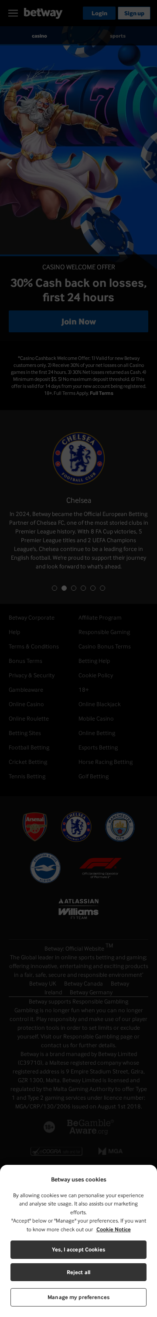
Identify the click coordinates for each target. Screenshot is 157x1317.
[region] (78, 1241)
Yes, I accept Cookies (78, 1249)
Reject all (78, 1272)
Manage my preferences (78, 1297)
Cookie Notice (113, 1229)
